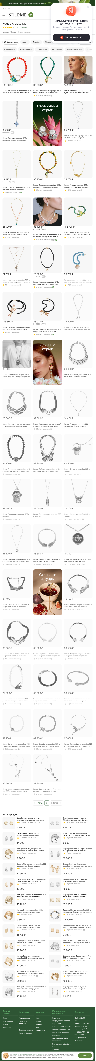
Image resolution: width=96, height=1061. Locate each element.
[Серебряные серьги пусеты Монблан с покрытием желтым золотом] (8, 823)
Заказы (5, 1024)
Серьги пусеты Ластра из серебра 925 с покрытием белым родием (77, 957)
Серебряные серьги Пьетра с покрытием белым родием (75, 880)
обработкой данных (59, 1055)
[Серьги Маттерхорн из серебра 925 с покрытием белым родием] (8, 869)
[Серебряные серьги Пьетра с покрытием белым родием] (55, 884)
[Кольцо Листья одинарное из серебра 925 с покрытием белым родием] (55, 838)
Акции (38, 1018)
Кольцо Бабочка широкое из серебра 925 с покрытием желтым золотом (31, 957)
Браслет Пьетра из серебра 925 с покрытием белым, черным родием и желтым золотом (77, 911)
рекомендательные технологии (34, 1054)
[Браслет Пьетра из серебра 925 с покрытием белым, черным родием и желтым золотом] (55, 915)
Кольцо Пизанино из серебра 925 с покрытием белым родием (31, 988)
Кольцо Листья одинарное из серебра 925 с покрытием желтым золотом (31, 850)
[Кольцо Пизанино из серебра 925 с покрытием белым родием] (8, 992)
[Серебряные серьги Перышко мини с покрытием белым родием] (55, 854)
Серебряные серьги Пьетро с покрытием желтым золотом (29, 926)
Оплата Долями (25, 1033)
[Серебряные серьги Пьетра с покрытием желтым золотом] (55, 900)
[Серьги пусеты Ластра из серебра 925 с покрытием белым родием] (55, 961)
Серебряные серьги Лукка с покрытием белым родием (74, 988)
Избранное (7, 1027)
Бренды (39, 1024)
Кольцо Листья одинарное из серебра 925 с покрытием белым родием (76, 834)
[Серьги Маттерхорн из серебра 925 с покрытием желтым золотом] (8, 884)
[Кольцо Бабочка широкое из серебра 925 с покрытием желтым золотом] (8, 961)
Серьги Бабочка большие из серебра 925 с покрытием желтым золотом (77, 865)
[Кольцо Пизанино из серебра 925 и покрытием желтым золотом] (8, 900)
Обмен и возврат (26, 1030)
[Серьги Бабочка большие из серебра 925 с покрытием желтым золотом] (55, 869)
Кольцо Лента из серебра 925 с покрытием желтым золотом (76, 972)
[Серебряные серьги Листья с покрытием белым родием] (8, 838)
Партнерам (40, 1031)
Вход (4, 1018)
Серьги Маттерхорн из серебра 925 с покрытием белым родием (31, 865)
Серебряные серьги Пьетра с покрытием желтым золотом (75, 896)
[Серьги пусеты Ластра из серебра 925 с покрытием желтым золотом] (55, 930)
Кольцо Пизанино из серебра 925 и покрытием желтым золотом (31, 896)
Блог (37, 1027)
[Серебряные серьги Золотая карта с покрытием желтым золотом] (8, 946)
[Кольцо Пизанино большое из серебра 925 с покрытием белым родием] (55, 946)
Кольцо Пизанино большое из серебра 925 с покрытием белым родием (76, 942)
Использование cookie (61, 1029)
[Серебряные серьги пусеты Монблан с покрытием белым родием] (55, 823)
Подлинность (24, 1018)
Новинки (39, 1021)
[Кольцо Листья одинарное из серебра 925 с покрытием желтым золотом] (8, 854)
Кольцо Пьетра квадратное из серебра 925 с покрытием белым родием (30, 972)
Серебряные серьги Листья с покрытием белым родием (29, 834)
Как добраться (80, 1038)
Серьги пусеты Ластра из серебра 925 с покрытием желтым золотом (77, 926)
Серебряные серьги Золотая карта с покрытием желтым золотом (31, 942)
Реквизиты (78, 1041)
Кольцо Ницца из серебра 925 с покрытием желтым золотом (30, 911)
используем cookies (18, 1054)
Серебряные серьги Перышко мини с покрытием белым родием (77, 850)
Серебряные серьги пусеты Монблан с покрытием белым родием (75, 819)
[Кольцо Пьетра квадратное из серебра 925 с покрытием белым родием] (8, 976)
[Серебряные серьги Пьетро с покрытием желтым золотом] (8, 930)
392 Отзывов (21, 27)
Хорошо (85, 1056)
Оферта (55, 1050)
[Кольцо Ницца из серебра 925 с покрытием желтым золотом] (8, 915)
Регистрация (7, 1021)
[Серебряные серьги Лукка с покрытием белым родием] (55, 992)
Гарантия (23, 1027)
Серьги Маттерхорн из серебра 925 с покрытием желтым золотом (31, 880)
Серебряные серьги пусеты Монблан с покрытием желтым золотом (29, 819)
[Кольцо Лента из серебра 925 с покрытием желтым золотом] (55, 976)
